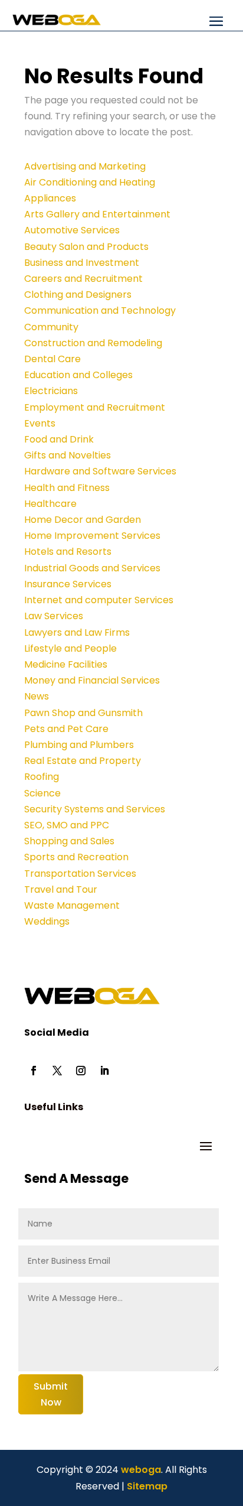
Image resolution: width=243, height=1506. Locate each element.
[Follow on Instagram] (80, 1070)
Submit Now (51, 1394)
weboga (140, 1469)
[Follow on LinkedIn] (104, 1070)
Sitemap (147, 1486)
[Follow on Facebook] (33, 1070)
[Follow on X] (57, 1070)
